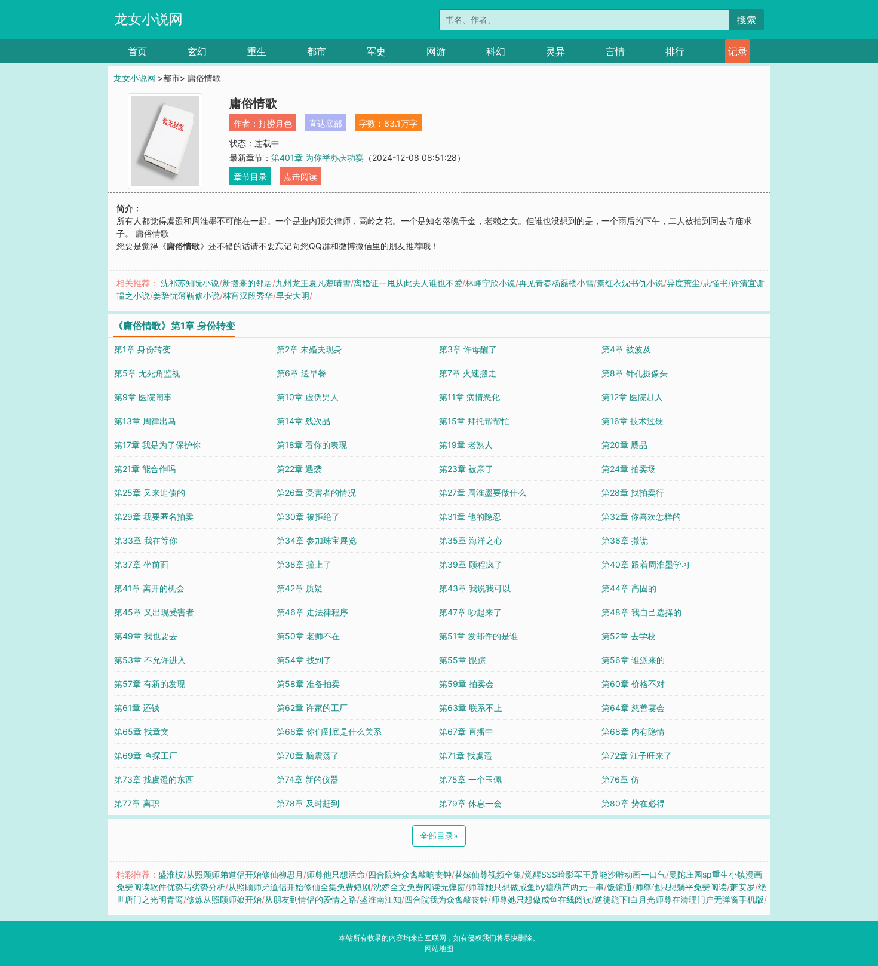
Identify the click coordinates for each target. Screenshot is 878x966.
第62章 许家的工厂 (312, 708)
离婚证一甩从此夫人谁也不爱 (408, 283)
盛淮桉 (170, 874)
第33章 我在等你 (145, 540)
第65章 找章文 (141, 731)
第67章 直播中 (466, 731)
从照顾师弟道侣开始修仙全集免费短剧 (299, 887)
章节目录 (250, 176)
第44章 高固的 (628, 588)
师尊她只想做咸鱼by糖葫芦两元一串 (536, 887)
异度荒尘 (683, 283)
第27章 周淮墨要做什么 (482, 492)
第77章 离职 (136, 803)
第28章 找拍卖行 (632, 492)
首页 (137, 51)
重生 (256, 51)
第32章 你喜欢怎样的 (641, 516)
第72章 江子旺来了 (636, 755)
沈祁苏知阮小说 (190, 283)
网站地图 (439, 948)
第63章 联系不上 (470, 708)
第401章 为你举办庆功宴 (317, 157)
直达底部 (325, 123)
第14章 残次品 (303, 421)
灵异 (555, 51)
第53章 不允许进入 (150, 660)
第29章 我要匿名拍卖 (154, 516)
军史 (376, 51)
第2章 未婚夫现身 (309, 349)
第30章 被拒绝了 (308, 516)
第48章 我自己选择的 (641, 612)
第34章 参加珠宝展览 (317, 540)
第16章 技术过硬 (632, 421)
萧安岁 (742, 887)
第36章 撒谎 (624, 540)
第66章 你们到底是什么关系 (329, 731)
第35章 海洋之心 (470, 540)
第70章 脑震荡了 (308, 755)
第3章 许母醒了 (468, 349)
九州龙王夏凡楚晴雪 (313, 283)
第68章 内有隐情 (633, 731)
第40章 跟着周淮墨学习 (645, 564)
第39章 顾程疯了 (470, 564)
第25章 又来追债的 (149, 492)
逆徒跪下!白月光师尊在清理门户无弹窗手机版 (679, 899)
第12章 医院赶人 (632, 397)
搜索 (746, 20)
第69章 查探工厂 (145, 755)
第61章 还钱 (136, 708)
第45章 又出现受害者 (154, 612)
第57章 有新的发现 (149, 684)
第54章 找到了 (304, 660)
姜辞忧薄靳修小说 (186, 295)
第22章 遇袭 (299, 469)
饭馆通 (619, 887)
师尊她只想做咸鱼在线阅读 (541, 899)
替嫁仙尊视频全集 (488, 874)
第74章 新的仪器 (308, 779)
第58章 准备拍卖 (308, 684)
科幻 (495, 51)
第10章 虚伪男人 (308, 397)
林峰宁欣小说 (490, 283)
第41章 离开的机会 (149, 588)
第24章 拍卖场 (628, 469)
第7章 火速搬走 (467, 373)
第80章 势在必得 (633, 803)
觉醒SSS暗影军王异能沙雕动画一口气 (595, 874)
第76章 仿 (620, 779)
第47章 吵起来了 (470, 612)
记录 (737, 51)
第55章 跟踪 (462, 660)
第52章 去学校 (628, 636)
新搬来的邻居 (247, 283)
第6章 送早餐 (301, 373)
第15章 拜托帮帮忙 (474, 421)
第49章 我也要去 (145, 636)
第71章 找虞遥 (465, 755)
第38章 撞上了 (304, 564)
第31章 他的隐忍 (470, 516)
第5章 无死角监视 (147, 373)
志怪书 (715, 283)
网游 (436, 51)
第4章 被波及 (626, 349)
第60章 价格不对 (633, 684)
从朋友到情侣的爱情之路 (311, 899)
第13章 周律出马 (145, 421)
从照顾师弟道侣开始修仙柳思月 (244, 874)
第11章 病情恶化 (469, 397)
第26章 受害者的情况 (316, 492)
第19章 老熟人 (466, 445)
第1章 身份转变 (142, 349)
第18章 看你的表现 (312, 445)
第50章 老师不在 (308, 636)
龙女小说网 (148, 19)
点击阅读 (300, 176)
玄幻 (197, 51)
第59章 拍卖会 (466, 684)
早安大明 (292, 295)
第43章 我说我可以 (475, 588)
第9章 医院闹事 (143, 397)
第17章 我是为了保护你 (157, 445)
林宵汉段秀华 (248, 295)
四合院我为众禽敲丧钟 (446, 899)
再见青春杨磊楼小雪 (556, 283)
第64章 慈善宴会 (633, 708)
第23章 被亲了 (466, 469)
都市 (316, 51)
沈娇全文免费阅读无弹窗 (419, 887)
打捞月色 (275, 123)
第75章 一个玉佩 (470, 779)
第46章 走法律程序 (312, 612)
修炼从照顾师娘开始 (224, 899)
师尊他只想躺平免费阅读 (681, 887)
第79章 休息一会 (470, 803)
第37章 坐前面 (141, 564)
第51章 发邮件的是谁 (478, 636)
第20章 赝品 (624, 445)
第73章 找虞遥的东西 (154, 779)
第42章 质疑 (300, 588)
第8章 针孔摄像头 (634, 373)
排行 (674, 51)
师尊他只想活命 (335, 874)
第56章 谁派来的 (633, 660)
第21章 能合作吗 (145, 469)
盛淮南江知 (380, 899)
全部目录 (439, 835)
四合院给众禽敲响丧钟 (410, 874)
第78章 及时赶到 (308, 803)
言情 (615, 51)
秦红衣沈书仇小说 (630, 283)
